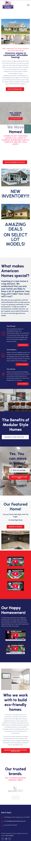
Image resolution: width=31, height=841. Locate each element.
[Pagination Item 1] (13, 486)
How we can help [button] (19, 470)
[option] (15, 789)
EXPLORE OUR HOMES (22, 364)
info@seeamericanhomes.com (16, 821)
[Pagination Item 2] (15, 486)
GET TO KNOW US (23, 383)
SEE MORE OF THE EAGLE (15, 527)
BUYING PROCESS (23, 345)
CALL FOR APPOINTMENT (15, 118)
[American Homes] (8, 5)
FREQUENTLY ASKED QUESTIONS (14, 437)
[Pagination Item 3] (17, 486)
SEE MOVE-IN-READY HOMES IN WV (19, 477)
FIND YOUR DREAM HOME (15, 89)
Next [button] (17, 797)
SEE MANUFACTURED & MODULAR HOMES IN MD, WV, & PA (15, 750)
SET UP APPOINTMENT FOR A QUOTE (15, 162)
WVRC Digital (9, 835)
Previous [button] (13, 797)
